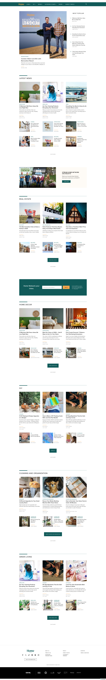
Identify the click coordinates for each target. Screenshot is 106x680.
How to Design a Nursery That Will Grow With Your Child (35, 351)
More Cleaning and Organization (53, 534)
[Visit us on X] (25, 655)
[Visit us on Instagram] (38, 655)
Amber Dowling (45, 116)
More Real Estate (53, 259)
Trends (67, 330)
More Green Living (53, 617)
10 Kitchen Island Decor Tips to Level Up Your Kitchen (58, 351)
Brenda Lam (79, 442)
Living (28, 4)
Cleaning (32, 121)
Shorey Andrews (57, 357)
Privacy (64, 650)
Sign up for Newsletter (30, 659)
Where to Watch (70, 4)
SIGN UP (66, 287)
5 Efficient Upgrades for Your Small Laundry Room (29, 502)
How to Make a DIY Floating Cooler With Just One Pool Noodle (53, 417)
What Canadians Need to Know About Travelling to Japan (35, 140)
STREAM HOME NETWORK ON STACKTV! (70, 173)
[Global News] (59, 673)
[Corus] (28, 673)
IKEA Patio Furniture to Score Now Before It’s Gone (81, 351)
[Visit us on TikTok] (29, 655)
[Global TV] (52, 673)
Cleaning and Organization (48, 499)
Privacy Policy (76, 288)
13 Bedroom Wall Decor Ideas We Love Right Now (28, 107)
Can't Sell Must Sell (47, 224)
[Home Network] (21, 4)
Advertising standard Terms (48, 655)
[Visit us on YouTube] (35, 655)
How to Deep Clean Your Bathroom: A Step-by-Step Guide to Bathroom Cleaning (78, 43)
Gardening (79, 136)
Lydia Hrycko (68, 342)
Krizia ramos (56, 131)
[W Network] (46, 673)
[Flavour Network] (72, 673)
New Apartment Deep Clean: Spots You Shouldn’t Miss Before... (81, 521)
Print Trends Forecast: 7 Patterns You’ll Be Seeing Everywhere (75, 333)
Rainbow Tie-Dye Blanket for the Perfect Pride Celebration (58, 436)
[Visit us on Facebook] (22, 655)
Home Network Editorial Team (71, 511)
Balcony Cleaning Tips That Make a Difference (35, 521)
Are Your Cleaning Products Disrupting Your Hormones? (50, 107)
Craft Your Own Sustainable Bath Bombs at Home (75, 585)
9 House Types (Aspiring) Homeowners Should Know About (35, 246)
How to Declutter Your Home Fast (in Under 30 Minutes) (76, 502)
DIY (34, 4)
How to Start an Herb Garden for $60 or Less (81, 603)
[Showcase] (39, 673)
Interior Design (57, 121)
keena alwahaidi (69, 116)
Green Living (45, 104)
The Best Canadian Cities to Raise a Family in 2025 (58, 140)
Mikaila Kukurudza (22, 509)
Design (40, 4)
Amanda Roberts (34, 609)
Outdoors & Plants (50, 4)
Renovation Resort (25, 56)
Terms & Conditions (85, 652)
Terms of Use (79, 287)
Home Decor (56, 348)
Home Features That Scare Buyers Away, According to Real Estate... (52, 227)
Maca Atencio (45, 426)
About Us (47, 650)
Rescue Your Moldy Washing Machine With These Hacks (51, 502)
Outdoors (79, 348)
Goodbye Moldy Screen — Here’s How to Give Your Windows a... (58, 521)
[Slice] (65, 673)
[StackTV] (79, 672)
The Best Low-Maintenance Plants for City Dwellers (35, 603)
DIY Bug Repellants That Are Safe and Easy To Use (75, 417)
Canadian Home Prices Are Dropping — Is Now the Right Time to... (58, 246)
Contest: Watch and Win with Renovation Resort (31, 60)
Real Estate (56, 136)
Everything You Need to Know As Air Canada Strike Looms (76, 107)
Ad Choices (103, 679)
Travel (67, 104)
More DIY (53, 450)
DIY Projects (79, 433)
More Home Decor (53, 365)
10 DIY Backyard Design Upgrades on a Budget (29, 417)
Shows (61, 4)
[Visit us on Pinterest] (32, 655)
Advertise (83, 650)
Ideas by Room (22, 104)
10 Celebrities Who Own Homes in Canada (81, 246)
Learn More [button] (66, 181)
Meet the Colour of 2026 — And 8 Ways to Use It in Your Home (82, 125)
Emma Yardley (21, 116)
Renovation (21, 499)
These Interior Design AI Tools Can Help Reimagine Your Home (58, 125)
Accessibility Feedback (65, 655)
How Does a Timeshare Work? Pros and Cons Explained (76, 227)
